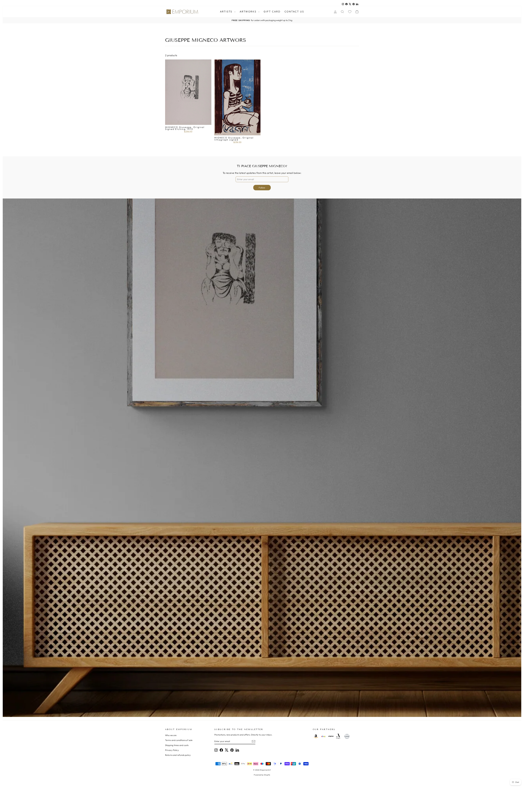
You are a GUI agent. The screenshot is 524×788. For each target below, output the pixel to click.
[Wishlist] (350, 11)
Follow (262, 187)
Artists (226, 11)
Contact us (294, 11)
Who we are (171, 735)
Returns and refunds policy (178, 755)
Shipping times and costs (177, 745)
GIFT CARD (272, 11)
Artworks (248, 11)
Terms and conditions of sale (179, 740)
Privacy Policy (172, 750)
